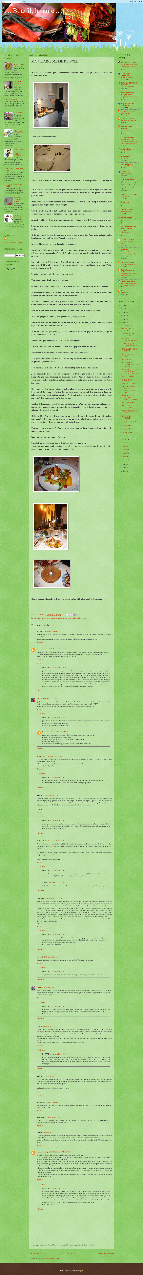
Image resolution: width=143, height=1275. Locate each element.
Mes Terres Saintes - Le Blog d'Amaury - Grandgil (128, 228)
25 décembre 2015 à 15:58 (58, 717)
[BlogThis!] (69, 615)
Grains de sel (125, 202)
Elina (38, 698)
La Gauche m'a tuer (127, 137)
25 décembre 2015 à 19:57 (52, 1076)
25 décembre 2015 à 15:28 (59, 649)
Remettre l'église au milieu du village (127, 93)
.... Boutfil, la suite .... (33, 10)
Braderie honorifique (127, 77)
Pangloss (39, 1026)
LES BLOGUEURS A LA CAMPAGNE (19, 64)
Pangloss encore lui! (127, 104)
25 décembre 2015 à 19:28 (56, 882)
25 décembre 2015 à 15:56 (58, 668)
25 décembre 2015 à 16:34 (56, 841)
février (125, 456)
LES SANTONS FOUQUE (127, 417)
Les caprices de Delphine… (129, 264)
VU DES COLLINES (128, 119)
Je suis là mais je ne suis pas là (129, 131)
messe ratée (50, 618)
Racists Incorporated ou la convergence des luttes (129, 284)
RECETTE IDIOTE (12, 99)
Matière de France (127, 164)
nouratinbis (125, 172)
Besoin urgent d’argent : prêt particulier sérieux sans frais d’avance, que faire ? (129, 141)
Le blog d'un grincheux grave (128, 180)
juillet (125, 439)
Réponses (42, 664)
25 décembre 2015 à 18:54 (54, 987)
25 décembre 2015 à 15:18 (52, 631)
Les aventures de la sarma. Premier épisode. (128, 274)
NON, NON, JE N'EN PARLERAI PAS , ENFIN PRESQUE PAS (129, 389)
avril (124, 449)
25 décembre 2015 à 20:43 (58, 971)
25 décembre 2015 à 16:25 (58, 777)
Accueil (71, 1253)
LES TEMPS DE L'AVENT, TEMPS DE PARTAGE (130, 364)
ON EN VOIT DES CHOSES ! (128, 334)
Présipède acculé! (126, 173)
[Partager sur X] (72, 615)
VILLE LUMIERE (128, 377)
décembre (126, 325)
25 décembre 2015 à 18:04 (59, 732)
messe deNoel (41, 618)
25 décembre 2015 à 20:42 (58, 935)
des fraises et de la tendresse (126, 127)
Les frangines (125, 196)
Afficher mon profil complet (13, 243)
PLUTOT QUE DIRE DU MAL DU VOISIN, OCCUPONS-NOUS (130, 371)
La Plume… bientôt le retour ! (127, 242)
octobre (125, 429)
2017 (122, 316)
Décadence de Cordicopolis (125, 75)
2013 (122, 467)
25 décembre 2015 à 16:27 (58, 821)
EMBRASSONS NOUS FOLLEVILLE (129, 407)
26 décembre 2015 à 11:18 (51, 1132)
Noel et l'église (71, 618)
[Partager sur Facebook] (74, 615)
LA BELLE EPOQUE (129, 402)
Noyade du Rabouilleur (128, 151)
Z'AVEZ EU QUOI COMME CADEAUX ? (130, 345)
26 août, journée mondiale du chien (129, 97)
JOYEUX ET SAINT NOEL (128, 355)
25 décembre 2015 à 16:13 (52, 795)
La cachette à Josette (43, 649)
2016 (122, 319)
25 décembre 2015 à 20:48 (58, 1054)
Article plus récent (37, 1253)
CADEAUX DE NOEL (129, 383)
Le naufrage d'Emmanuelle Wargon (129, 220)
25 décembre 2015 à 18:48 (52, 957)
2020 (122, 305)
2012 (122, 471)
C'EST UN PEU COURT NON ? (129, 412)
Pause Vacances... (126, 113)
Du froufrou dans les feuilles (127, 271)
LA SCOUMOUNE (18, 131)
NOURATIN (41, 756)
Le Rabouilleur (126, 149)
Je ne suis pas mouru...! (128, 204)
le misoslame (46, 732)
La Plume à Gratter (127, 240)
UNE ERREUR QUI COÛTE (18, 216)
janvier (125, 460)
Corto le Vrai (41, 987)
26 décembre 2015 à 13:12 (61, 1152)
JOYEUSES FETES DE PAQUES (17, 200)
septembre (126, 432)
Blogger (80, 1271)
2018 (122, 312)
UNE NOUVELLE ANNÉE (128, 329)
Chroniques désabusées (128, 281)
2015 (122, 323)
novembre (126, 425)
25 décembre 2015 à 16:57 (58, 870)
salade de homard (82, 618)
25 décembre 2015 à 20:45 (58, 1006)
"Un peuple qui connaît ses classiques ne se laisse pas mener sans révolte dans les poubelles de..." (129, 254)
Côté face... (124, 249)
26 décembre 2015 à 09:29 (52, 1102)
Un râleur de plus (126, 209)
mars (124, 453)
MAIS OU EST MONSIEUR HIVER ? (130, 340)
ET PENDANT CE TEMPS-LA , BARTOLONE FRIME (130, 397)
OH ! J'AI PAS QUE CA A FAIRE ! (14, 185)
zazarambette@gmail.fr (45, 1152)
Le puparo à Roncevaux (128, 166)
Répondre (40, 642)
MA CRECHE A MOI (129, 421)
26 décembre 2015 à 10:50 (56, 1117)
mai (124, 446)
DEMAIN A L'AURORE (129, 194)
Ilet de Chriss (125, 157)
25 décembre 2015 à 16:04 (54, 756)
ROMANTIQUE (127, 359)
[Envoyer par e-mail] (67, 615)
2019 (122, 309)
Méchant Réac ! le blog (128, 62)
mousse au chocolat (60, 618)
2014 (122, 464)
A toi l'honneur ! (126, 217)
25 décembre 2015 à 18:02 (54, 898)
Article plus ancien (105, 1253)
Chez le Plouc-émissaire (128, 262)
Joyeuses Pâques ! (126, 211)
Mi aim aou (124, 158)
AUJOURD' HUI (19, 113)
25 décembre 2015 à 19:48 (51, 1026)
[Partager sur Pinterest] (76, 615)
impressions (124, 293)
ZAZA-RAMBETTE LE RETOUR (129, 84)
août (124, 436)
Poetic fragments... (127, 291)
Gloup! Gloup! (125, 105)
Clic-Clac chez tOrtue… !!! (129, 87)
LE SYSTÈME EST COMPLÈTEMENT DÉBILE (19, 152)
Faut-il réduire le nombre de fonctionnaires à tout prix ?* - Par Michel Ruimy (129, 66)
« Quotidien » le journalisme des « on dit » (128, 233)
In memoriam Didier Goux (129, 121)
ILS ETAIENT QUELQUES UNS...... (14, 170)
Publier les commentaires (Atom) (48, 1258)
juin (124, 443)
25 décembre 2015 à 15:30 (49, 698)
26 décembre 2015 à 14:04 (58, 1188)
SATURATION (127, 380)
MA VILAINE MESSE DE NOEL (18, 84)
